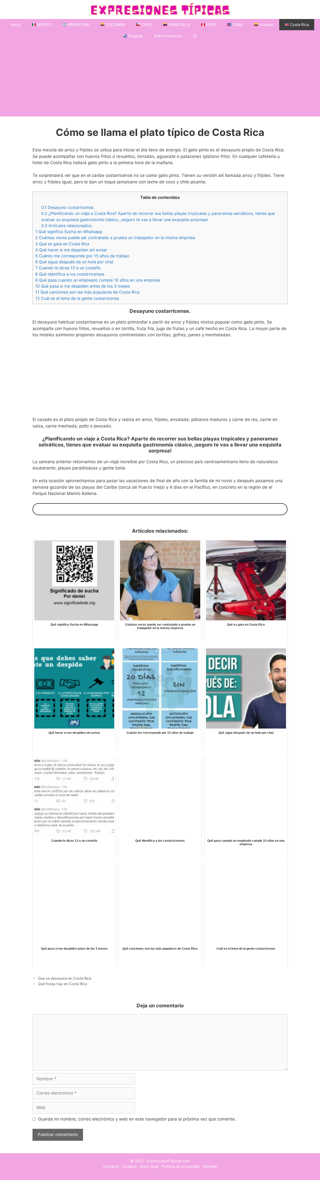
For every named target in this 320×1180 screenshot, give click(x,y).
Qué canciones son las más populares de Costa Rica (87, 292)
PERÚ (210, 24)
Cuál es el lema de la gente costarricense (77, 298)
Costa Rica (299, 24)
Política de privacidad (181, 1166)
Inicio (16, 24)
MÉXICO (44, 24)
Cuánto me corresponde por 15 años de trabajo (82, 255)
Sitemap (209, 1166)
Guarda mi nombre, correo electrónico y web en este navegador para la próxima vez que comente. (137, 1119)
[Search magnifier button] (38, 509)
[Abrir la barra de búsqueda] (195, 35)
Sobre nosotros (168, 35)
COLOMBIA (114, 24)
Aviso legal (149, 1166)
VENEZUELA (178, 24)
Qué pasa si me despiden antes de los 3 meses (82, 286)
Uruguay (135, 35)
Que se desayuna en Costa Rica (64, 978)
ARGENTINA (78, 24)
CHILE (146, 24)
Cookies (129, 1166)
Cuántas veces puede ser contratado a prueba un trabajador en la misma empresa (115, 237)
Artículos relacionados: (66, 225)
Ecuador (266, 24)
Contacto (111, 1166)
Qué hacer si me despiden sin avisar (71, 249)
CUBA (237, 24)
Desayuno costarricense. (67, 207)
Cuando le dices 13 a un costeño (68, 267)
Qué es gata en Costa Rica (62, 243)
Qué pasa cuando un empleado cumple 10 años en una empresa (97, 280)
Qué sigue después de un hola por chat (74, 261)
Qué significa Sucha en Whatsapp (68, 231)
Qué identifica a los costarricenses (69, 274)
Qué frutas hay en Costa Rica (62, 984)
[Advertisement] (160, 79)
